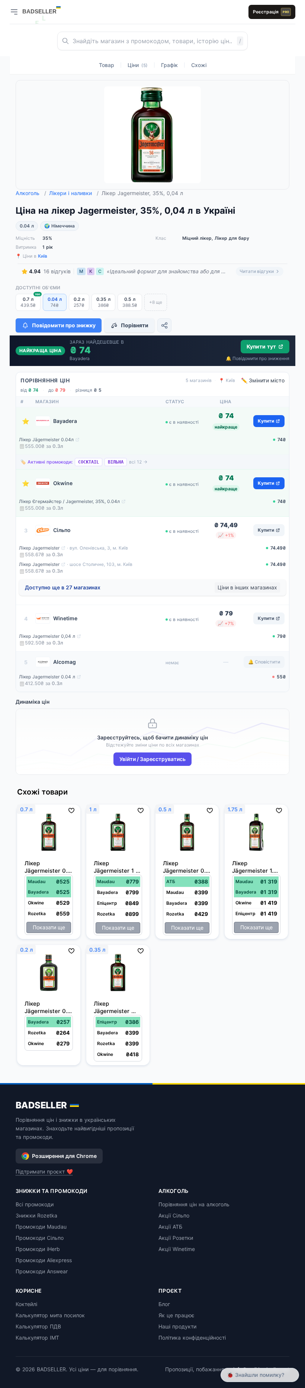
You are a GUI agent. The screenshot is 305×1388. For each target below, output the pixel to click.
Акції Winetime (176, 1249)
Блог (164, 1304)
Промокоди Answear (42, 1271)
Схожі (198, 65)
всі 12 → (138, 462)
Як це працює (176, 1315)
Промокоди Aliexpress (44, 1260)
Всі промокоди (35, 1204)
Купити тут (261, 346)
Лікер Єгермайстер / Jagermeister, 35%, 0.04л (69, 501)
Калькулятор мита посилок (50, 1315)
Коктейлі (26, 1304)
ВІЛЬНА (115, 462)
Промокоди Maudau (41, 1226)
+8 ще (155, 302)
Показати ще (49, 927)
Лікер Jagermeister (39, 548)
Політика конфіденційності (192, 1337)
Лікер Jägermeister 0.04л (46, 439)
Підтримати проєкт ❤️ (44, 1171)
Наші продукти (177, 1326)
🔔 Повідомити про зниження (257, 358)
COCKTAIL (88, 462)
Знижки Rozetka (36, 1215)
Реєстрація (271, 12)
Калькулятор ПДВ (38, 1326)
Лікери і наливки (74, 193)
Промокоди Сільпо (40, 1238)
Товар (106, 65)
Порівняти (134, 325)
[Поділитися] (164, 325)
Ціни (138, 65)
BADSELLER (41, 1105)
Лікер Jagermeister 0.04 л (47, 676)
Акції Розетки (175, 1238)
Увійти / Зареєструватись (152, 759)
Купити (266, 421)
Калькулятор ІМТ (37, 1337)
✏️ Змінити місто (263, 380)
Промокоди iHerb (38, 1249)
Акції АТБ (170, 1226)
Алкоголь (31, 193)
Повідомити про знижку (64, 325)
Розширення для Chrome (64, 1156)
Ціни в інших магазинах (247, 587)
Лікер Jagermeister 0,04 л (47, 636)
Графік (169, 65)
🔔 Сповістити (264, 662)
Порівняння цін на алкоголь (193, 1204)
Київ (42, 256)
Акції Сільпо (173, 1215)
